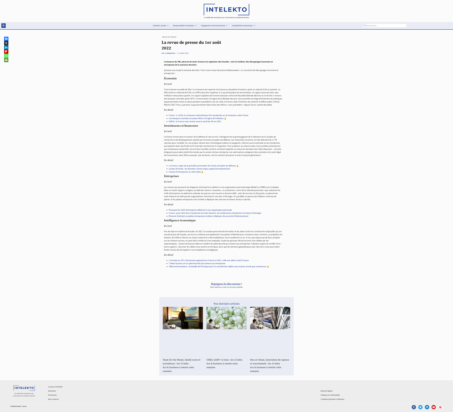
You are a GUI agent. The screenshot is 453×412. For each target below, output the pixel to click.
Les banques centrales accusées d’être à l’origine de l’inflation (196, 118)
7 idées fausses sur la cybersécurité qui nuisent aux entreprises (197, 263)
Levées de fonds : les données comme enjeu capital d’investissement (199, 168)
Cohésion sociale (159, 25)
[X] (6, 43)
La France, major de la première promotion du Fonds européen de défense (202, 165)
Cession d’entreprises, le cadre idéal (185, 172)
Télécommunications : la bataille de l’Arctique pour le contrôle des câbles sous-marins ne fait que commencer (217, 266)
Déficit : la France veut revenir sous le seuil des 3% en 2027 (195, 121)
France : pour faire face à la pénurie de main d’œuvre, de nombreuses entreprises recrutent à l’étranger (215, 213)
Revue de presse (169, 37)
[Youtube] (434, 407)
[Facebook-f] (414, 407)
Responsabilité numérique (183, 25)
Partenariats (52, 395)
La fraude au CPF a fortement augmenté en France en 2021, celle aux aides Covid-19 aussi (209, 260)
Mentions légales (327, 391)
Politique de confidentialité (330, 395)
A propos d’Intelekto (55, 387)
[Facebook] (6, 39)
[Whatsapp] (6, 56)
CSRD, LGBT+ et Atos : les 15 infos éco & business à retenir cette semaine (224, 363)
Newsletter (52, 391)
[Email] (6, 60)
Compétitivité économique (242, 25)
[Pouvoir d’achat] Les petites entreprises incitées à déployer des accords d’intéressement (208, 216)
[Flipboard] (6, 51)
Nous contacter (53, 399)
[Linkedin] (6, 47)
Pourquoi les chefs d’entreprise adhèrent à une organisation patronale (200, 210)
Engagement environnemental (213, 25)
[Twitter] (420, 407)
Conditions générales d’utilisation (332, 399)
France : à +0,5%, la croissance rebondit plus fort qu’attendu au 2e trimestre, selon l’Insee (208, 115)
